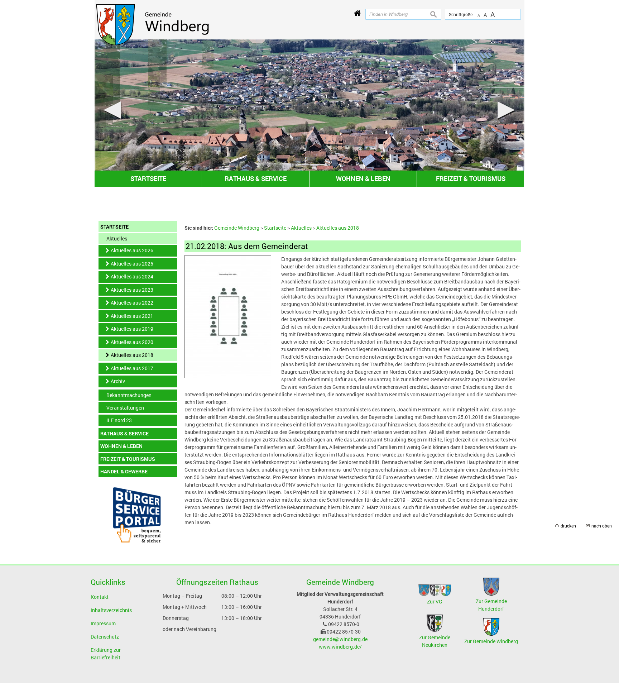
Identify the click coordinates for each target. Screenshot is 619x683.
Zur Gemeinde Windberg (491, 641)
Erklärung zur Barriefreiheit (106, 653)
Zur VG (434, 601)
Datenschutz (105, 636)
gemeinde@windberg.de (340, 639)
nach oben (601, 526)
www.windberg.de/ (340, 646)
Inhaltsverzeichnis (111, 610)
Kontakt (100, 596)
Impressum (103, 623)
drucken (568, 526)
